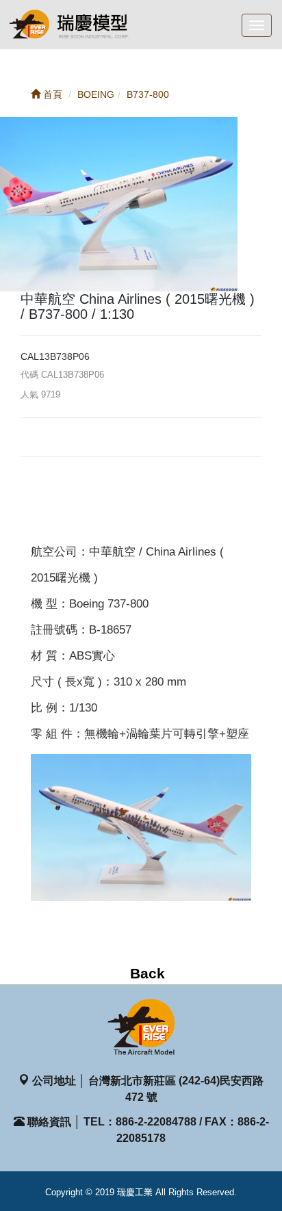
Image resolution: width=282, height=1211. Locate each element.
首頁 (51, 94)
